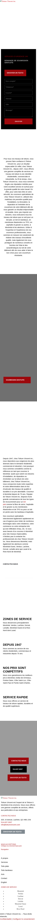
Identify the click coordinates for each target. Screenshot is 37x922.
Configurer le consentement (24, 919)
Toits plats (5, 866)
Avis (2, 874)
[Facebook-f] (3, 838)
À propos (4, 858)
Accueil (4, 854)
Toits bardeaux (7, 870)
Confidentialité (5, 919)
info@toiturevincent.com (10, 825)
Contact (4, 878)
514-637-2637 (6, 822)
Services (4, 862)
